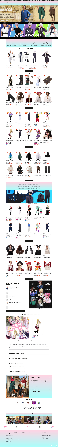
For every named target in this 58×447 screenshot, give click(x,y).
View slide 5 (32, 21)
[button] (48, 2)
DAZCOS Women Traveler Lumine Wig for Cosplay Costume (15, 302)
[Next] (41, 402)
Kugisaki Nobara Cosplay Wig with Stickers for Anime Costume (15, 287)
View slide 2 (27, 21)
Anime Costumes (16, 437)
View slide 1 (25, 21)
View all (29, 180)
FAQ (21, 437)
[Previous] (16, 402)
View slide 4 (31, 21)
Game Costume (16, 438)
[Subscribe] (51, 434)
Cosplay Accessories (16, 439)
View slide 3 (29, 21)
